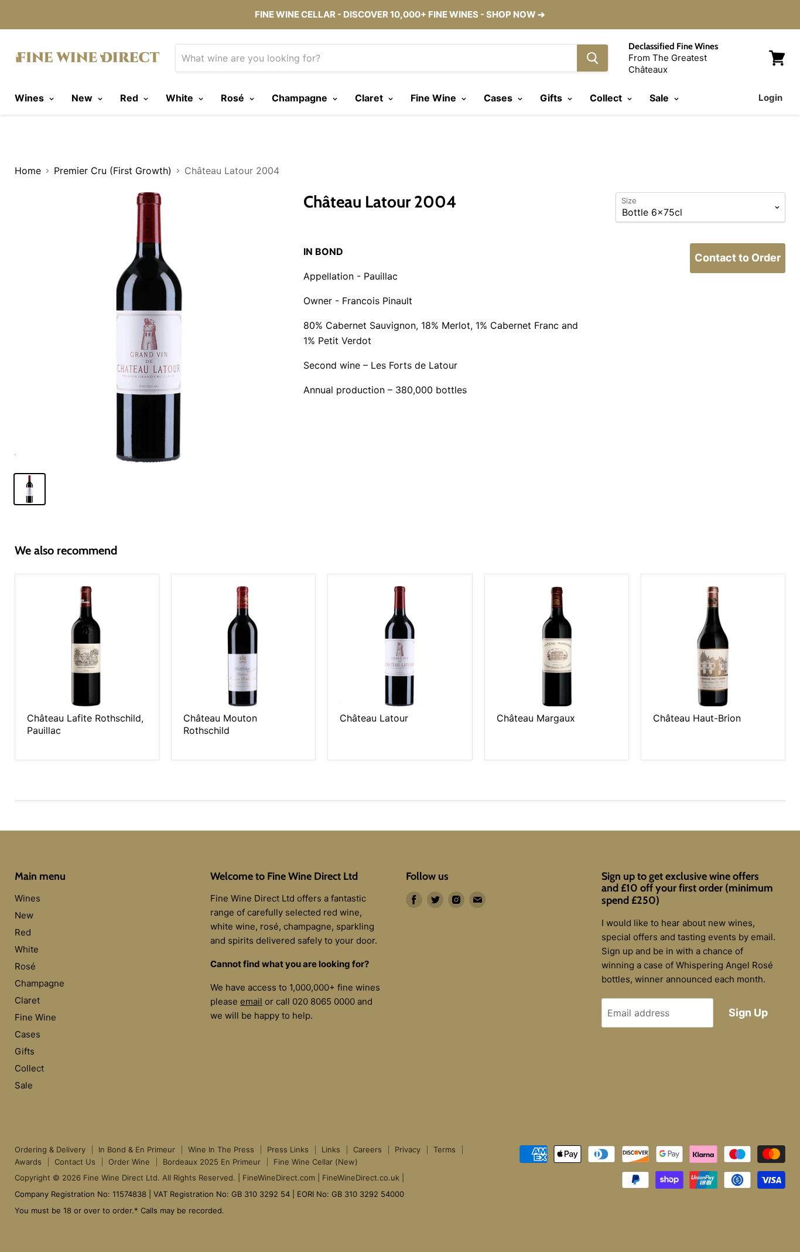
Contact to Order (738, 257)
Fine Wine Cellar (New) (315, 1161)
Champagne (301, 98)
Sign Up (748, 1012)
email (251, 1001)
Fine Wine (435, 98)
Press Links (288, 1149)
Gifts (552, 98)
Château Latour (374, 718)
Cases (499, 98)
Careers (367, 1149)
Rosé (234, 98)
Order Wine (129, 1161)
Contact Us (74, 1161)
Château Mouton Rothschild (220, 724)
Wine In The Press (221, 1149)
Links (331, 1149)
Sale (660, 98)
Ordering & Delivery (50, 1149)
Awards (28, 1161)
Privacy (407, 1149)
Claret (370, 98)
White (181, 98)
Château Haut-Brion (697, 718)
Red (130, 98)
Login (770, 97)
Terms (444, 1149)
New (83, 98)
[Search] (592, 58)
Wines (30, 98)
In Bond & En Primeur (136, 1149)
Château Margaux (536, 718)
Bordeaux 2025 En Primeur (212, 1161)
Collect (607, 98)
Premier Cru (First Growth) (113, 170)
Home (28, 170)
